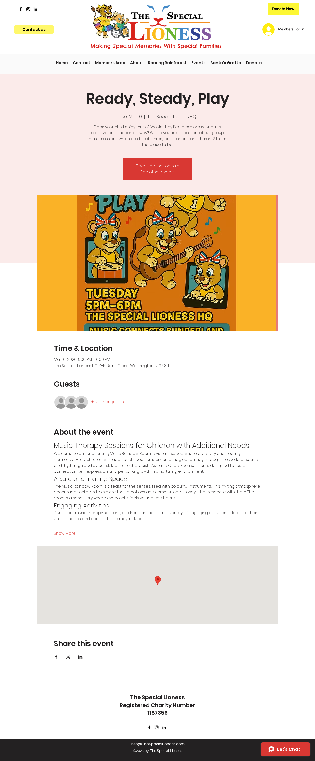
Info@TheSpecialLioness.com (158, 743)
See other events (157, 172)
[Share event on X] (68, 657)
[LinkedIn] (35, 9)
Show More (65, 533)
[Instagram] (28, 9)
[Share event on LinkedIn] (80, 657)
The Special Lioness (157, 697)
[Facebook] (20, 9)
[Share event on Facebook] (56, 657)
